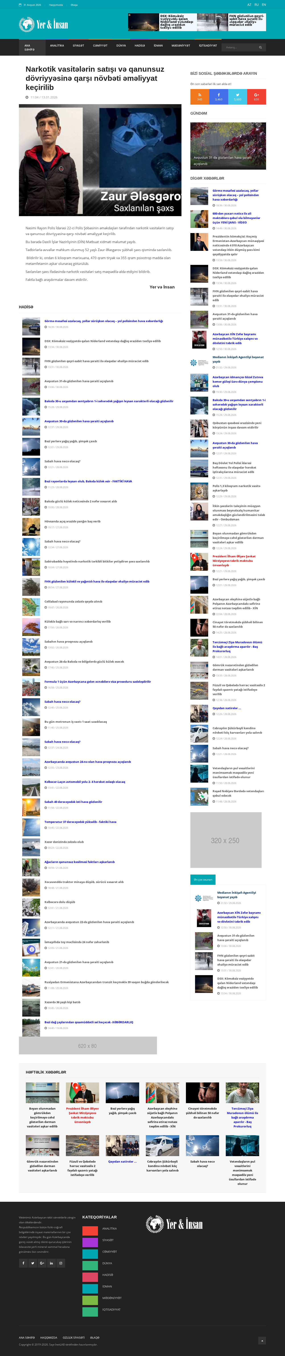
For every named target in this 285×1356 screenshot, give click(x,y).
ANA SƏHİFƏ (29, 47)
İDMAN (158, 45)
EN (264, 4)
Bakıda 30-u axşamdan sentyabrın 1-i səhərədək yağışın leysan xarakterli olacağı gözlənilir (225, 157)
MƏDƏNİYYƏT (181, 45)
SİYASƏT (78, 45)
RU (256, 4)
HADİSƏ (140, 45)
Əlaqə (74, 4)
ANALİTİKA (57, 45)
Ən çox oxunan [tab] (203, 879)
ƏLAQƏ (94, 1338)
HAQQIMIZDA (48, 1338)
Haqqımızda (56, 4)
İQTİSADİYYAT (208, 45)
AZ (249, 4)
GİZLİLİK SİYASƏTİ (74, 1338)
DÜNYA (121, 45)
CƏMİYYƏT (100, 45)
